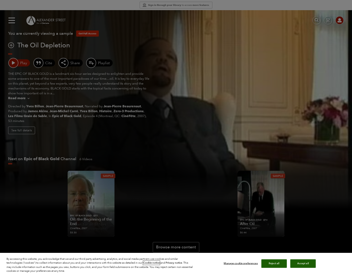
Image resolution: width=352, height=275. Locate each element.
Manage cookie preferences (241, 263)
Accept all (303, 263)
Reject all (274, 263)
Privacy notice (174, 263)
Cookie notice (151, 263)
